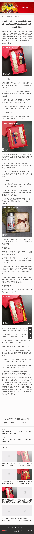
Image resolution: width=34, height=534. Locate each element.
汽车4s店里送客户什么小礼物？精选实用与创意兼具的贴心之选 (24, 483)
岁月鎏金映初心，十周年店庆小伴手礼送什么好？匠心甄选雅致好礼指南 (24, 502)
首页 (3, 16)
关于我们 (10, 527)
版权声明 (23, 527)
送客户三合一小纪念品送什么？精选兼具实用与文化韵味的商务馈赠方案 (9, 465)
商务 (16, 16)
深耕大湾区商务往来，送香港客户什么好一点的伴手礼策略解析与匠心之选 (9, 483)
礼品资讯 (9, 16)
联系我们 (17, 527)
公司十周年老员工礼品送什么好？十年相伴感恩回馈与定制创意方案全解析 (9, 520)
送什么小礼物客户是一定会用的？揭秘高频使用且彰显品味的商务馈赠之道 (24, 520)
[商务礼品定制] (17, 7)
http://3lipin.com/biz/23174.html (18, 423)
